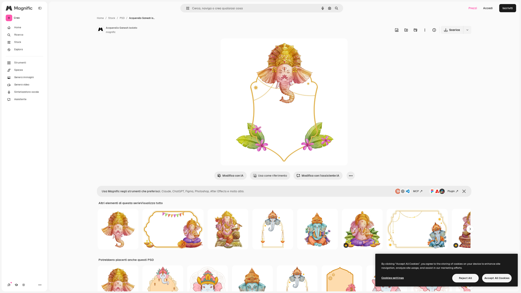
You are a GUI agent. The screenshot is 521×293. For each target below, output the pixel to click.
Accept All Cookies (496, 278)
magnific (111, 32)
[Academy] (16, 285)
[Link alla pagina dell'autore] (100, 30)
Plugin (451, 191)
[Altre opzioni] (425, 30)
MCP (416, 191)
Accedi (488, 8)
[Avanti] (470, 229)
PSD (122, 18)
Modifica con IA (232, 175)
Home (100, 18)
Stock (111, 18)
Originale (247, 46)
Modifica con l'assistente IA (320, 175)
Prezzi (472, 8)
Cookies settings (392, 278)
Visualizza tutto (152, 203)
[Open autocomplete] (186, 8)
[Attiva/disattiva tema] (23, 285)
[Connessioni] (9, 285)
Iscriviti (507, 8)
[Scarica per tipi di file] (467, 30)
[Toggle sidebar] (40, 8)
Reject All (465, 278)
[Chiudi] (464, 191)
